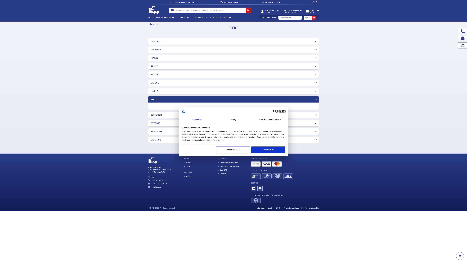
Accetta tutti (268, 150)
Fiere (188, 166)
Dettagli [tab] (233, 119)
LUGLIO (154, 91)
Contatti (223, 174)
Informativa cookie (311, 208)
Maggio (155, 74)
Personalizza (232, 150)
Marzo (154, 58)
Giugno (155, 83)
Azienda (199, 17)
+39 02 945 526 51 (159, 180)
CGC (278, 208)
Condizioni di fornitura (229, 163)
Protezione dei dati (291, 208)
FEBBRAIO (156, 50)
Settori (227, 17)
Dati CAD (224, 170)
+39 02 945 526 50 (159, 184)
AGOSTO (155, 99)
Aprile (154, 66)
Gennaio (155, 41)
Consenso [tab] (197, 119)
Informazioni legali (264, 208)
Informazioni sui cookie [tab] (270, 119)
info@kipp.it (156, 187)
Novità (188, 163)
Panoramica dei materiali (230, 166)
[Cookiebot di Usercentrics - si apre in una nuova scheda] (275, 111)
